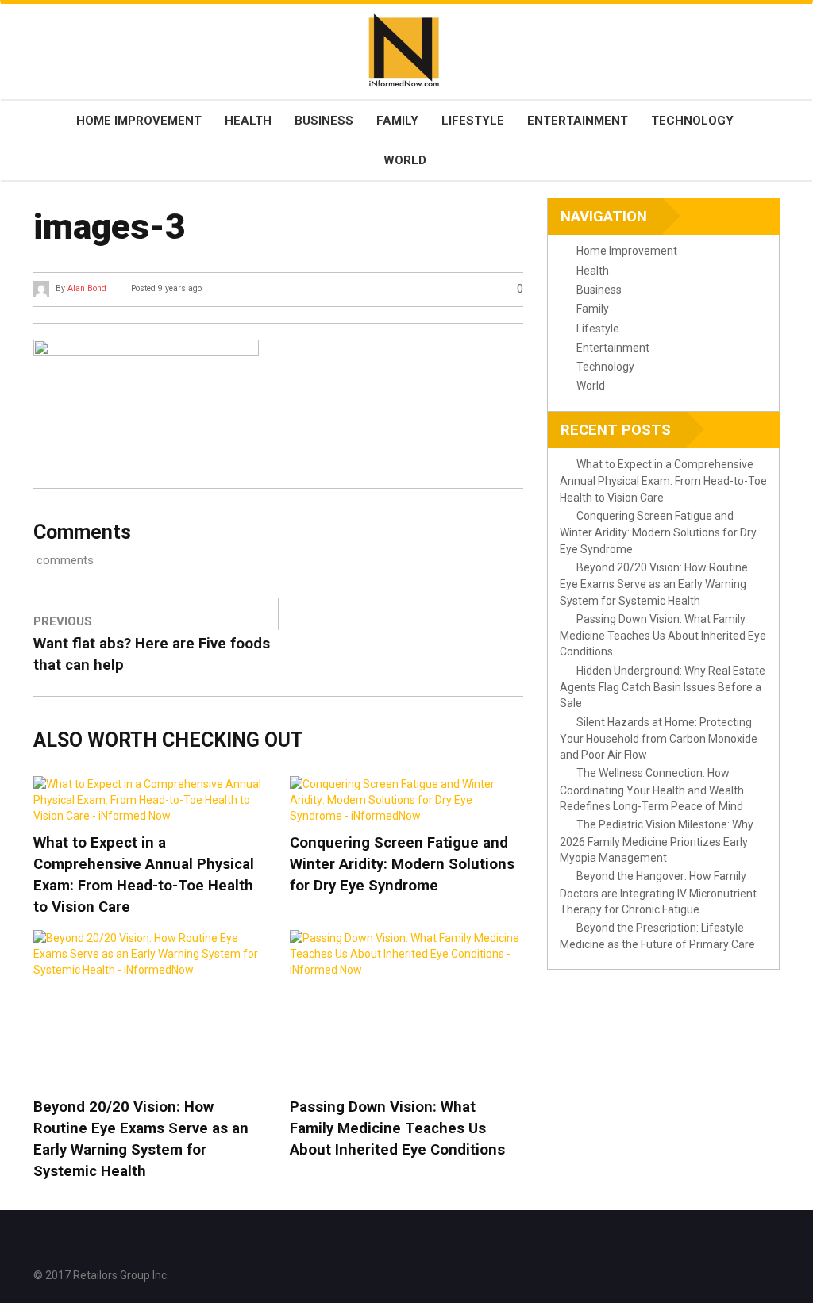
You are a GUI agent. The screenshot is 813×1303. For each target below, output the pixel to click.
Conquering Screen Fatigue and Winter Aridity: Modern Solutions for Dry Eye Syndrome (402, 864)
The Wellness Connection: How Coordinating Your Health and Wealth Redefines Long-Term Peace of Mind (652, 790)
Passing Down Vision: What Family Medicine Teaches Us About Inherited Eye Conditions (397, 1128)
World (404, 160)
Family (397, 120)
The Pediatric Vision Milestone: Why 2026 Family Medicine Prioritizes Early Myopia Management (656, 841)
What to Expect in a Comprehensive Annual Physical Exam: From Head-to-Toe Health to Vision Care (143, 875)
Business (324, 120)
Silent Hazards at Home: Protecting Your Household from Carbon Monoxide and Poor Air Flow (658, 739)
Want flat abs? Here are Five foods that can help (151, 654)
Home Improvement (139, 120)
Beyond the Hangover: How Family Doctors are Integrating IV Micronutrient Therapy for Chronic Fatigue (658, 893)
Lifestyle (472, 120)
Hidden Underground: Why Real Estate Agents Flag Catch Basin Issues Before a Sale (662, 687)
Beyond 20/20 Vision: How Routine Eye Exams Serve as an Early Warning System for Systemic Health (141, 1139)
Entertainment (577, 120)
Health (248, 120)
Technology (692, 120)
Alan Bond (86, 288)
